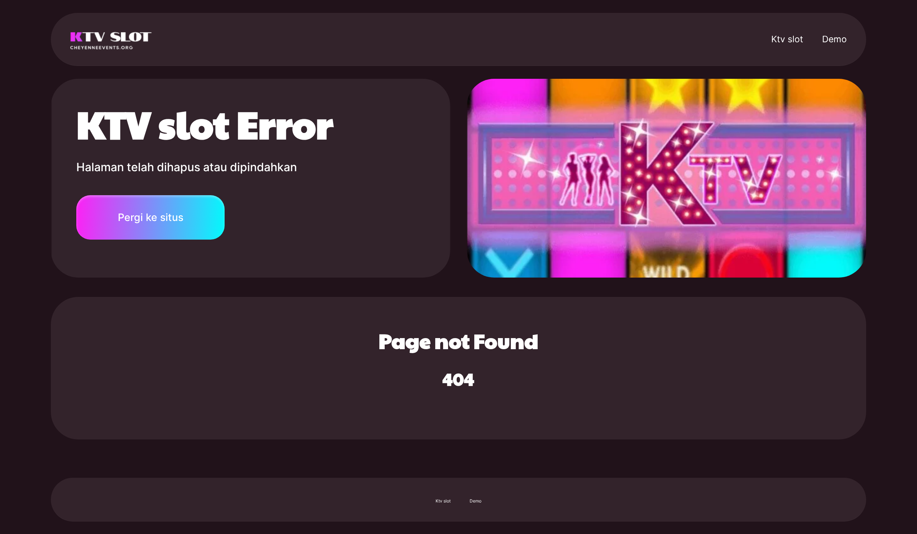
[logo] (112, 39)
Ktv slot (787, 39)
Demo (834, 39)
